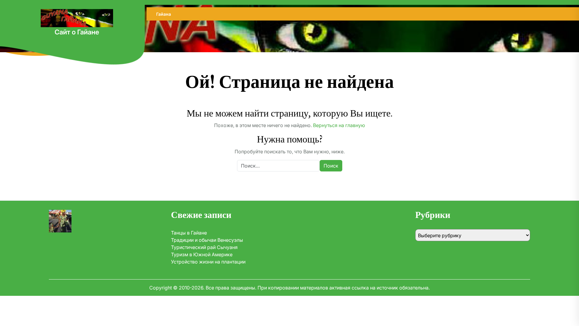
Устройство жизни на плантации (208, 262)
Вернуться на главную (339, 125)
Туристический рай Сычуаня (204, 247)
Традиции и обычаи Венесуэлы (207, 240)
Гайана (163, 14)
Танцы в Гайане (189, 233)
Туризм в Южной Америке (202, 254)
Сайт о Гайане (77, 32)
